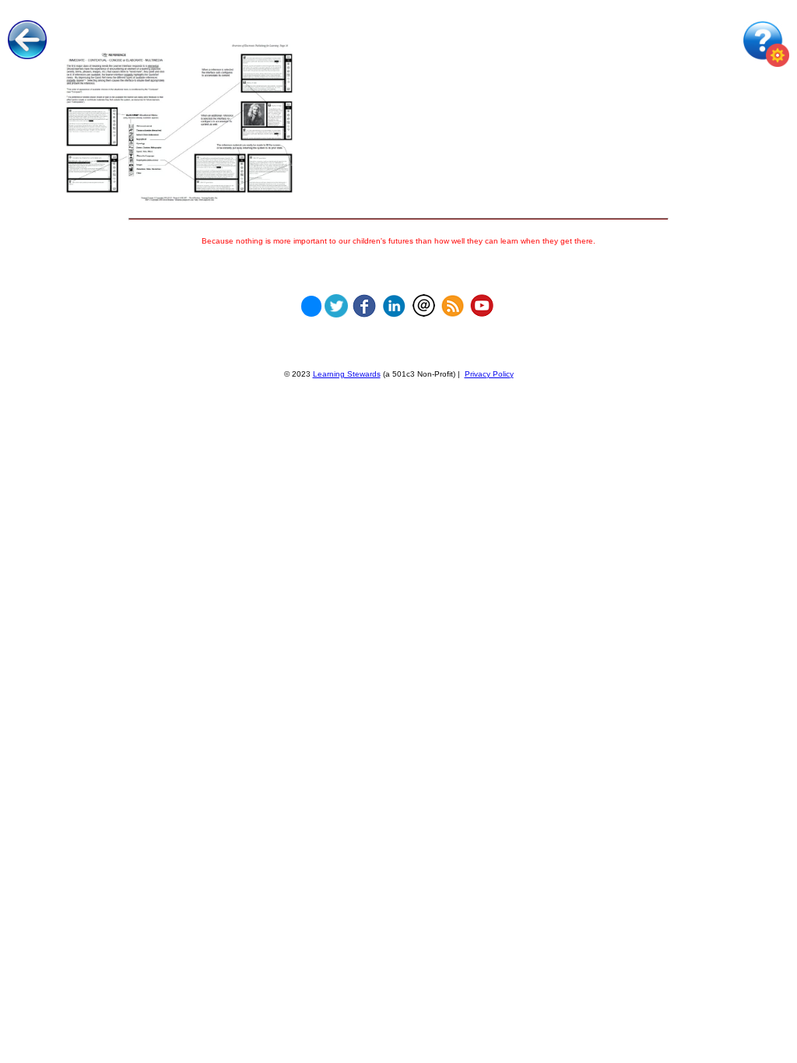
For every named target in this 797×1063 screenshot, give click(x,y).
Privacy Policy (489, 374)
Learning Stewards (347, 374)
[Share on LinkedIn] (394, 301)
